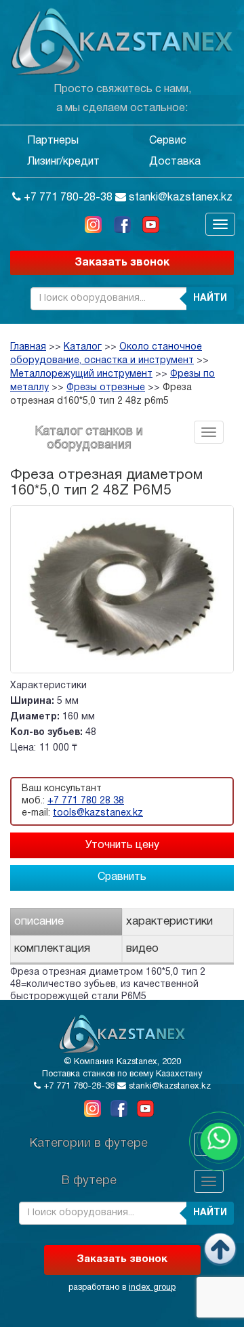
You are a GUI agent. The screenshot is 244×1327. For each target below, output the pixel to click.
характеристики (169, 922)
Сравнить (122, 877)
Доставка (175, 162)
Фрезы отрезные (105, 387)
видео (142, 949)
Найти (210, 298)
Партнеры (53, 141)
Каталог (83, 347)
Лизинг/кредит (63, 162)
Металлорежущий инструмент (81, 374)
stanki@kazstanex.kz (179, 198)
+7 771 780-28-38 (67, 198)
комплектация (52, 949)
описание (39, 922)
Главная (28, 347)
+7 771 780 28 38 (85, 801)
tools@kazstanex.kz (98, 813)
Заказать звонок (122, 263)
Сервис (167, 141)
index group (152, 1288)
